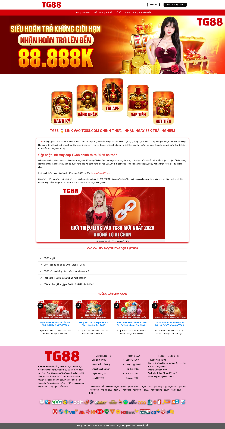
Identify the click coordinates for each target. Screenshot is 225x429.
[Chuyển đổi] (40, 258)
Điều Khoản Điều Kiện (101, 364)
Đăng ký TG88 (132, 360)
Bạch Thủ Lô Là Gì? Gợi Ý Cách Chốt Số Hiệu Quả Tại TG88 (55, 324)
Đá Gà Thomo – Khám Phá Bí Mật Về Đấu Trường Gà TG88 (169, 324)
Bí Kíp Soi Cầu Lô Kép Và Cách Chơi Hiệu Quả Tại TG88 (93, 324)
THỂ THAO (98, 12)
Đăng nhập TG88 (133, 364)
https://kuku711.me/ (101, 173)
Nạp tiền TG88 (132, 369)
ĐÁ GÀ (109, 12)
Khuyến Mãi (145, 12)
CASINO (86, 12)
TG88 (76, 12)
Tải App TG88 (132, 378)
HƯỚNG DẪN (130, 12)
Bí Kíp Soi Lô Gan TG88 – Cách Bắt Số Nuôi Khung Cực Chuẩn (131, 324)
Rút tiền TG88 (132, 373)
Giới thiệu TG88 (99, 360)
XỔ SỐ (118, 12)
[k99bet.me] (51, 4)
